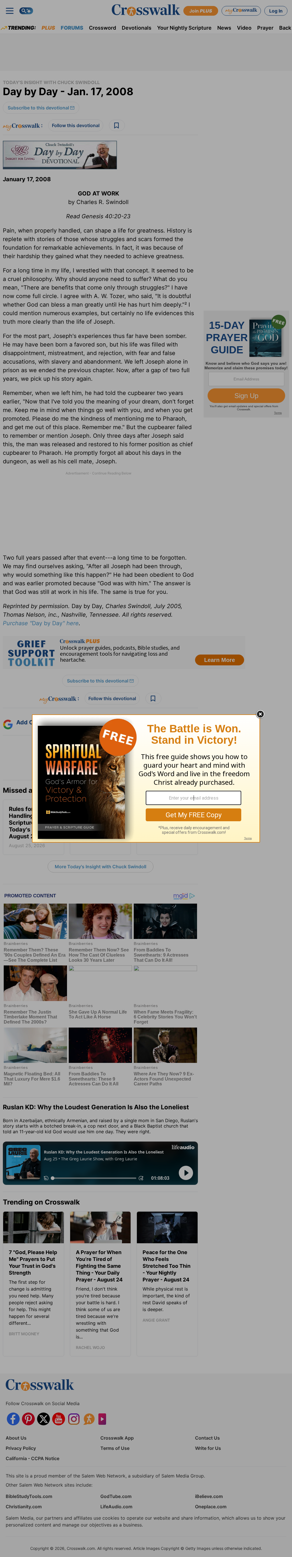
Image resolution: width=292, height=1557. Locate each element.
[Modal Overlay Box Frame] (146, 778)
